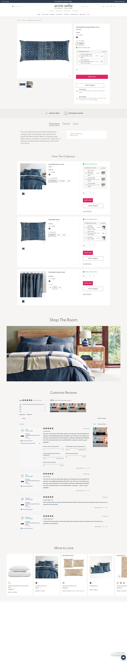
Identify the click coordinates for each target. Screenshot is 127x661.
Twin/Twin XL (53, 181)
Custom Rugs (45, 14)
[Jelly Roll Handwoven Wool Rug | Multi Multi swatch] (121, 583)
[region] (68, 407)
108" (60, 287)
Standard (52, 235)
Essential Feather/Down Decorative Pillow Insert (18, 586)
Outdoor (66, 14)
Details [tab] (66, 124)
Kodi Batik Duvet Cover (41, 585)
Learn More (104, 51)
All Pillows (23, 20)
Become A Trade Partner (119, 1)
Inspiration (83, 14)
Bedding (52, 14)
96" (55, 287)
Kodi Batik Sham (94, 585)
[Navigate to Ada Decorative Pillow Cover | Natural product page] (74, 566)
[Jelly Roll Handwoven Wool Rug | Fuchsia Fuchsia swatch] (118, 583)
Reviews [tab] (22, 415)
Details (80, 92)
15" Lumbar (80, 43)
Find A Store (6, 1)
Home (18, 20)
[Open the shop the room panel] (117, 378)
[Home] (63, 8)
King (69, 181)
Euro (64, 235)
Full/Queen (62, 181)
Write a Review (103, 419)
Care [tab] (75, 124)
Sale (88, 14)
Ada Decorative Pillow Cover (70, 585)
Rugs (39, 14)
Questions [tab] (29, 415)
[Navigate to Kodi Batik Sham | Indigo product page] (101, 566)
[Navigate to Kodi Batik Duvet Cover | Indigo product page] (47, 566)
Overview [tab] (54, 124)
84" (50, 287)
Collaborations (74, 14)
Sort (94, 424)
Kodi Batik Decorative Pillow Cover (34, 20)
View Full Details (87, 211)
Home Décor (59, 14)
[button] (79, 29)
